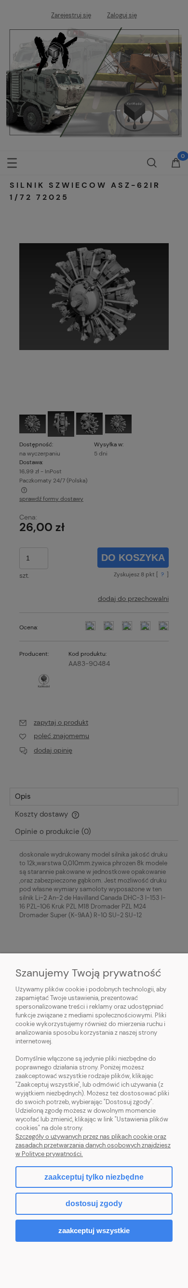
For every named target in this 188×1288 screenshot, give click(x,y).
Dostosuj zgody (94, 1203)
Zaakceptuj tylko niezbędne (94, 1177)
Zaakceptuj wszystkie (94, 1230)
